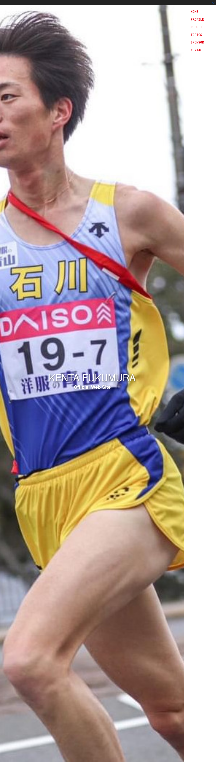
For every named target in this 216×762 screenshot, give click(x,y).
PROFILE (197, 19)
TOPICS (196, 35)
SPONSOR (197, 42)
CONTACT (197, 50)
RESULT (196, 27)
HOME (194, 12)
